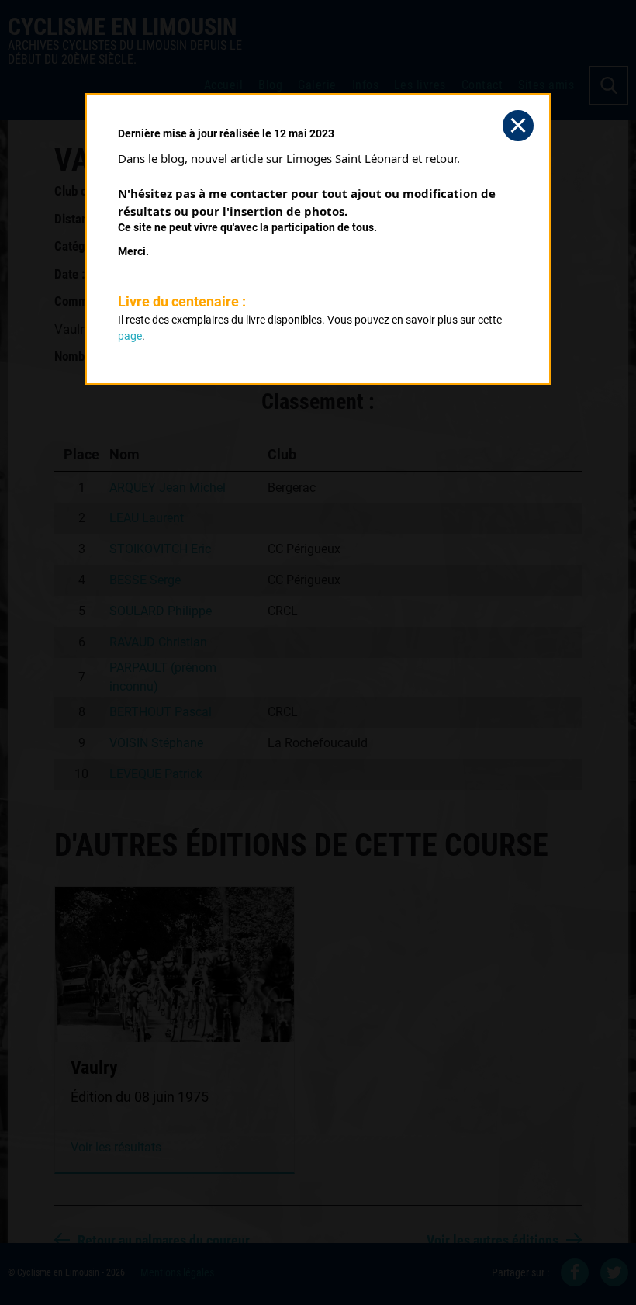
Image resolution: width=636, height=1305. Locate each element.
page (130, 336)
